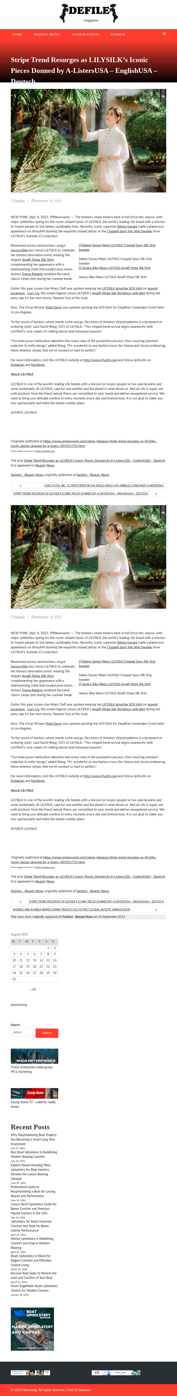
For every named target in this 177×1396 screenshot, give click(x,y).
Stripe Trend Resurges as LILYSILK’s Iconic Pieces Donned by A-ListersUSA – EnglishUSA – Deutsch (94, 460)
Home (17, 34)
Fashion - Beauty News (27, 475)
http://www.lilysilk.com (100, 360)
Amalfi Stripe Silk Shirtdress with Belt (118, 293)
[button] (121, 247)
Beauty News (44, 465)
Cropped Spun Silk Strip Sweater (129, 231)
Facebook (38, 365)
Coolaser (84, 1390)
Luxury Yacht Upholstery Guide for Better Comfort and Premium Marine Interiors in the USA (34, 1209)
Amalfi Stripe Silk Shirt (38, 260)
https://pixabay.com (45, 451)
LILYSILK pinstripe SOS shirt (122, 288)
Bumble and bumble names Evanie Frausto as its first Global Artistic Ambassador (71, 909)
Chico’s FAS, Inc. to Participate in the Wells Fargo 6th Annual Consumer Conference (104, 485)
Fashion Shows (47, 34)
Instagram (17, 365)
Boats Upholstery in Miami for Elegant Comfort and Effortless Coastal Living (31, 1261)
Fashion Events (85, 34)
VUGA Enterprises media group (32, 1067)
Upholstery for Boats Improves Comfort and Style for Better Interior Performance (31, 1226)
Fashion (118, 34)
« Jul (33, 989)
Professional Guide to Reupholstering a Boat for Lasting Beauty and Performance (33, 1192)
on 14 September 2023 (93, 917)
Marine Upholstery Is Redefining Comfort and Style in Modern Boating (32, 1243)
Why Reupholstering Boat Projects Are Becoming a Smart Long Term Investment (34, 1140)
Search (15, 1025)
